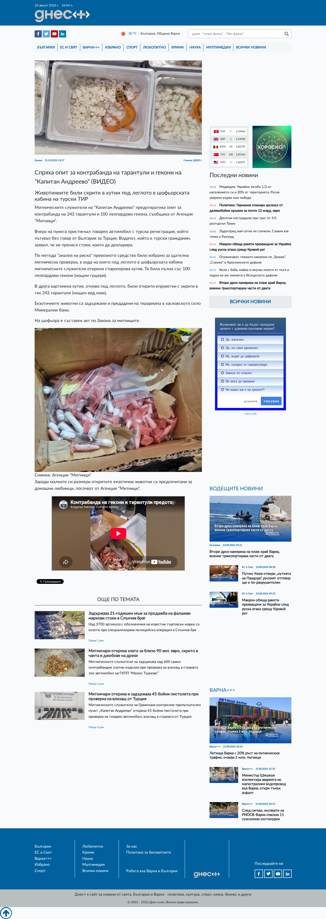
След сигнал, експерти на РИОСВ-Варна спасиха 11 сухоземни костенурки (263, 815)
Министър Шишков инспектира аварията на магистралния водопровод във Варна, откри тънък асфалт (264, 784)
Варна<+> (91, 47)
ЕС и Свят (68, 47)
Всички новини (251, 47)
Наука (195, 47)
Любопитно (154, 47)
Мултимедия (218, 47)
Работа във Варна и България (152, 871)
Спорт (131, 47)
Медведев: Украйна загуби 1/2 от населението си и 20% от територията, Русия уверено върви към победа (244, 192)
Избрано (113, 47)
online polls (250, 413)
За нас (131, 846)
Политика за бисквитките (148, 852)
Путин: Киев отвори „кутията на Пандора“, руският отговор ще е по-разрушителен (266, 578)
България (46, 47)
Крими (177, 47)
